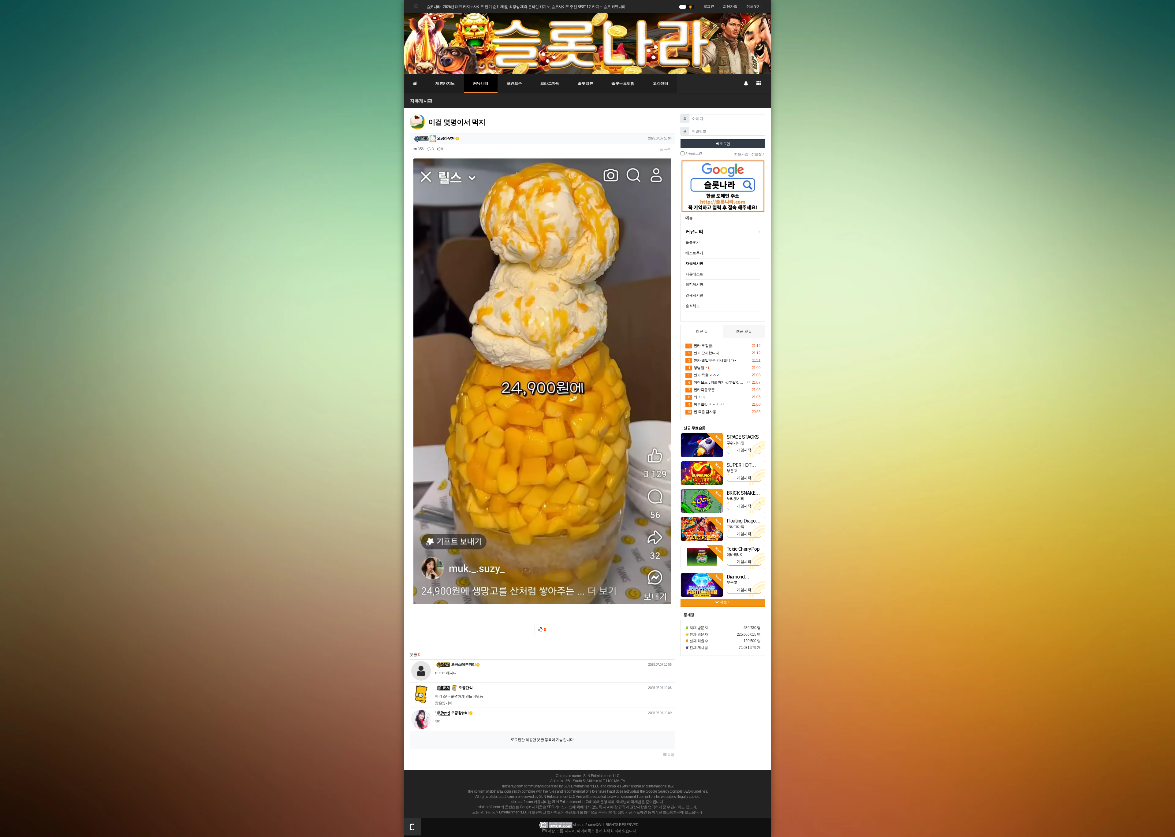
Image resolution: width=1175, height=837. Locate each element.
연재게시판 (694, 295)
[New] (702, 445)
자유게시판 (421, 100)
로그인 (708, 6)
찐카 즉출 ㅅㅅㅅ (704, 375)
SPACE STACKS (743, 437)
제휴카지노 (445, 83)
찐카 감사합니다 (703, 353)
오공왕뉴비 (460, 713)
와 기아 (696, 397)
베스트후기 (694, 253)
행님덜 (696, 368)
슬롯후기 (692, 242)
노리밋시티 (735, 499)
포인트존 (514, 83)
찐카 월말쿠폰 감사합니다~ (712, 360)
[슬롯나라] (587, 43)
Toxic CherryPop (743, 549)
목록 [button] (667, 149)
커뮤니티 (480, 83)
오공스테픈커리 (463, 664)
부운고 (732, 471)
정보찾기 (753, 6)
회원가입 (730, 6)
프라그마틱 (550, 83)
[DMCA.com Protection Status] (556, 825)
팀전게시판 (694, 284)
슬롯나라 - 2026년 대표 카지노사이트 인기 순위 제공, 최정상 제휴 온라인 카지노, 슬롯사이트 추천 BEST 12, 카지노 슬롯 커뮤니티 (526, 7)
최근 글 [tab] (702, 331)
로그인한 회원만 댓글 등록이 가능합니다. (542, 740)
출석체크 (692, 306)
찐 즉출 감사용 (701, 412)
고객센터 (660, 83)
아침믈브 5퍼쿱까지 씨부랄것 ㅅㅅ (716, 382)
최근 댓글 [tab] (744, 331)
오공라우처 (445, 138)
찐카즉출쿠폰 (701, 390)
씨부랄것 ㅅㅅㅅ (703, 404)
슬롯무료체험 (622, 83)
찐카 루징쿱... (701, 346)
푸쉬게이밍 (735, 443)
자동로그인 (693, 153)
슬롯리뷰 (585, 83)
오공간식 (465, 688)
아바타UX (734, 554)
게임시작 (744, 450)
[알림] (745, 83)
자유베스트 (694, 274)
